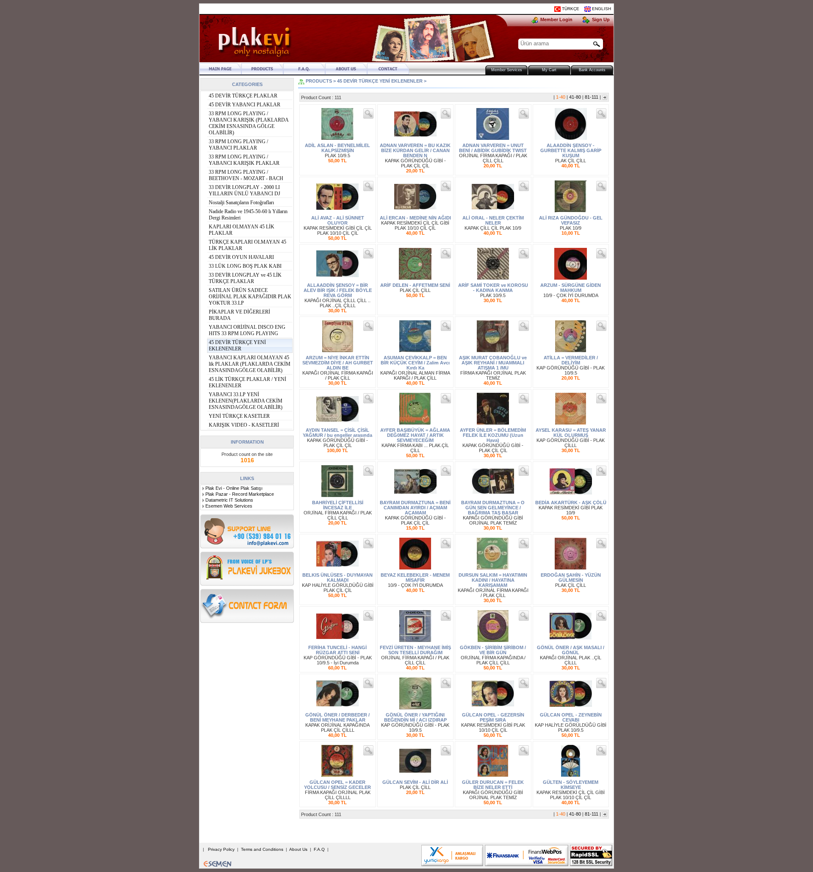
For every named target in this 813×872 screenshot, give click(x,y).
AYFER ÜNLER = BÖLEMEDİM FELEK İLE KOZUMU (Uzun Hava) (493, 435)
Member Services (506, 70)
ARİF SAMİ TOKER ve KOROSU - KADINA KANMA (493, 288)
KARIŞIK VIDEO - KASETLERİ (244, 425)
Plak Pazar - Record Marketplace (239, 494)
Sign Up (599, 19)
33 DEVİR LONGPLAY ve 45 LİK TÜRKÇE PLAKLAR (245, 278)
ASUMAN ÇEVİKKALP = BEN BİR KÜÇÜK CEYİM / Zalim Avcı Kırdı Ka (415, 362)
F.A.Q (320, 849)
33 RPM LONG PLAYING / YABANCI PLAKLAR (238, 145)
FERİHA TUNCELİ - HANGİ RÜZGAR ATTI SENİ (337, 650)
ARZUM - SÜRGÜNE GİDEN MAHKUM (570, 288)
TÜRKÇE (571, 8)
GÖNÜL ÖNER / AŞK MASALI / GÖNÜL (570, 650)
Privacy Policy (221, 849)
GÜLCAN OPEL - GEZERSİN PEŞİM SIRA (493, 717)
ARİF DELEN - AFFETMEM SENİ (415, 285)
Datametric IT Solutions (229, 500)
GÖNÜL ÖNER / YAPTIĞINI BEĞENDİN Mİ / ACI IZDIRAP (415, 717)
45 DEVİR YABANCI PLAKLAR (244, 105)
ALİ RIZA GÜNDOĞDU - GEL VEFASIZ (571, 220)
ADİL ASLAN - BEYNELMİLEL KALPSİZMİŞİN (337, 148)
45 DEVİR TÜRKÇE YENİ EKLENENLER (237, 345)
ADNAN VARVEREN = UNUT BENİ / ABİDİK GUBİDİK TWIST (493, 148)
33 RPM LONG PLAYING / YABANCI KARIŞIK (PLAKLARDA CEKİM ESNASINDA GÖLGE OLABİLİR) (248, 123)
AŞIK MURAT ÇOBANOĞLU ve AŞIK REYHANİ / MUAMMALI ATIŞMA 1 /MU (493, 362)
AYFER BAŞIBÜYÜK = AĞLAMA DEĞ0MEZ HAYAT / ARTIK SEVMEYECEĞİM (415, 435)
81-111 (591, 97)
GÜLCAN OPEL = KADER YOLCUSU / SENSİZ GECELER (337, 785)
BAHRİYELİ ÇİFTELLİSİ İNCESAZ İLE (337, 505)
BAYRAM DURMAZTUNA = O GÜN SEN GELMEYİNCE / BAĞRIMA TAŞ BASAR (493, 507)
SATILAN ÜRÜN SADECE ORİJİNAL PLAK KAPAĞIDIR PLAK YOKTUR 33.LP (250, 296)
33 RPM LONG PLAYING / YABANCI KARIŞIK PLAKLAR (244, 160)
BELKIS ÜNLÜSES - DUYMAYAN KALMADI (337, 577)
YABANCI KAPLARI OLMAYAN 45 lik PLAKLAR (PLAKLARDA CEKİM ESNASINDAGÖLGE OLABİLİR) (249, 364)
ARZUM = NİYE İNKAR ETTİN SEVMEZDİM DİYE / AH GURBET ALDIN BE (337, 362)
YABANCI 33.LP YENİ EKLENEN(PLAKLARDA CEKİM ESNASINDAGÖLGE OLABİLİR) (245, 401)
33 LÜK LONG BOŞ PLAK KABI (245, 266)
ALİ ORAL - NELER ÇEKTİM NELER (493, 220)
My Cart (549, 70)
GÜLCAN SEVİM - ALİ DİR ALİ (415, 782)
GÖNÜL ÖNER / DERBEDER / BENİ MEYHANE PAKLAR (337, 717)
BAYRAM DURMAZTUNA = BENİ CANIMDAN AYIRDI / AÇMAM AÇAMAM (415, 507)
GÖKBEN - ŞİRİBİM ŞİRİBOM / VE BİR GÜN (493, 650)
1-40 (560, 97)
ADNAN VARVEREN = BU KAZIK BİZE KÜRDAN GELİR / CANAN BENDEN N (415, 150)
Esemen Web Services (228, 505)
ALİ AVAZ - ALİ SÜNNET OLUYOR (337, 220)
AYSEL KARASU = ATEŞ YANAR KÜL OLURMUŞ (571, 433)
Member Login (556, 19)
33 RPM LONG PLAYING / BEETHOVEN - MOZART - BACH (246, 175)
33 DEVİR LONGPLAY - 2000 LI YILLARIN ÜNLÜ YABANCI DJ (244, 190)
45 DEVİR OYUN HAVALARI (241, 257)
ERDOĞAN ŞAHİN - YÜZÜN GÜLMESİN (571, 577)
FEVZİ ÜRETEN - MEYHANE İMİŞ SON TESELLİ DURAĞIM (415, 650)
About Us (299, 849)
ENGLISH (601, 8)
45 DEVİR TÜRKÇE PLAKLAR (243, 96)
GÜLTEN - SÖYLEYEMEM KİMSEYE (570, 785)
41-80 (575, 97)
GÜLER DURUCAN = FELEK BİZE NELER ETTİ (493, 785)
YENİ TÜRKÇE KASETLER (239, 416)
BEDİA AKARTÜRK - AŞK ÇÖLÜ (570, 502)
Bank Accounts (592, 70)
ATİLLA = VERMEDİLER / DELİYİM (571, 360)
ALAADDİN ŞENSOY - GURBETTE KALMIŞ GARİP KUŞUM (570, 150)
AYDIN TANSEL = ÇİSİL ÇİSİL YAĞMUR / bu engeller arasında (337, 433)
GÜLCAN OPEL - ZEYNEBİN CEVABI (571, 717)
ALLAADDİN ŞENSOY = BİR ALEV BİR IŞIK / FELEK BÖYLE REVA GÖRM (338, 290)
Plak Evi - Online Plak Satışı (234, 488)
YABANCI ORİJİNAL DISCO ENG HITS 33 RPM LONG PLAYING (247, 330)
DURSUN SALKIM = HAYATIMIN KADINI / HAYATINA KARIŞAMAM (493, 580)
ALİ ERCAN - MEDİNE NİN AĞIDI (415, 217)
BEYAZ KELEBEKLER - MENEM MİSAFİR (415, 577)
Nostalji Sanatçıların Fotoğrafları (241, 203)
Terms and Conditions (263, 849)
